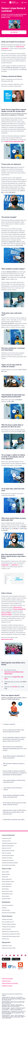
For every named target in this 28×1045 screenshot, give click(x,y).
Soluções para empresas (8, 860)
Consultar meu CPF (6, 838)
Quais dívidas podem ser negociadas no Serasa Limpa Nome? (14, 757)
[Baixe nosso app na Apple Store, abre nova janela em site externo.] (6, 960)
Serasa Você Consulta (7, 891)
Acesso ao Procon (6, 981)
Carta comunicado (6, 929)
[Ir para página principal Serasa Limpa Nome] (14, 2)
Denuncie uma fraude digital (8, 912)
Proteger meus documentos (8, 926)
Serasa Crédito (5, 872)
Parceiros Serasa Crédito (8, 855)
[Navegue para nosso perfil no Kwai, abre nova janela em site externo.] (25, 955)
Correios (14, 686)
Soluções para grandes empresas (10, 862)
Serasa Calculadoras (7, 884)
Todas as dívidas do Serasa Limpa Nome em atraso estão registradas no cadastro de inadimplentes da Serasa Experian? (14, 772)
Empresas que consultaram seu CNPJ (11, 934)
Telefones (4, 907)
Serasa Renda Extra (6, 886)
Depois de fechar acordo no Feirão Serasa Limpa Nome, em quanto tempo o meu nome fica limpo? (14, 812)
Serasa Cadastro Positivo (8, 881)
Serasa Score (18, 607)
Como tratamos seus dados (8, 865)
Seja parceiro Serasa (7, 945)
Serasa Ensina (5, 889)
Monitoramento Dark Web (8, 850)
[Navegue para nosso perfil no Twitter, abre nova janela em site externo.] (14, 955)
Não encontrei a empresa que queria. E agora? (13, 764)
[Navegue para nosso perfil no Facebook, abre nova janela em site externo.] (18, 955)
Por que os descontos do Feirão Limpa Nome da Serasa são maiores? (13, 730)
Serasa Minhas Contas (7, 893)
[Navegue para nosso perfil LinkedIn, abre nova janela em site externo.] (21, 955)
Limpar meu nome (6, 841)
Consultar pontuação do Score (9, 843)
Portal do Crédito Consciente (9, 924)
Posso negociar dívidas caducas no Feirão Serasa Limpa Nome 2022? (14, 803)
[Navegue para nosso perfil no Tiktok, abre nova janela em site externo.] (6, 955)
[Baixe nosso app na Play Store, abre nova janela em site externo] (16, 960)
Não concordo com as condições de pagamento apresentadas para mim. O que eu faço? (14, 748)
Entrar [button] (25, 2)
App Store (15, 565)
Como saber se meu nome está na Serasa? (12, 788)
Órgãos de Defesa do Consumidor (10, 983)
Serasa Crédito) (6, 613)
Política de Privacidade (7, 978)
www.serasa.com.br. (7, 639)
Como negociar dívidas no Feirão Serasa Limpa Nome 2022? (14, 781)
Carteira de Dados (6, 898)
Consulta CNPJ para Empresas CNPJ (11, 936)
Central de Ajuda (6, 910)
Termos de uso (5, 938)
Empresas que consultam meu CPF (10, 931)
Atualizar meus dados (7, 857)
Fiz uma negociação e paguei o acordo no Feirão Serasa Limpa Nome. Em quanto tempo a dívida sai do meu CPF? (14, 739)
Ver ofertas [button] (14, 32)
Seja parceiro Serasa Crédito (8, 948)
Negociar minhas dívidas (8, 845)
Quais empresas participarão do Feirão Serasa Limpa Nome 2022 (13, 796)
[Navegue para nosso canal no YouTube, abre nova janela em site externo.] (10, 955)
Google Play (4, 565)
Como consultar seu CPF (8, 921)
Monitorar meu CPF (6, 848)
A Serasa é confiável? (9, 724)
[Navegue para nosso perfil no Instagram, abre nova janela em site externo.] (2, 955)
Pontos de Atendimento (7, 905)
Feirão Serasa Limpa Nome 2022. (14, 141)
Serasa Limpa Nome (19, 609)
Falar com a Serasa (6, 853)
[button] (14, 96)
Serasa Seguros (5, 896)
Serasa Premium (7, 614)
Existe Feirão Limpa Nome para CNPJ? (13, 819)
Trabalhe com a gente (7, 985)
